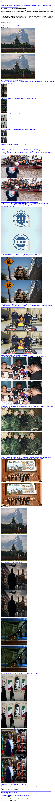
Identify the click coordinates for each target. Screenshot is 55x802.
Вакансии (20, 794)
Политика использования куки (20, 795)
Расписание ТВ (5, 794)
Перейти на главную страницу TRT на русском (13, 25)
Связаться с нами (13, 794)
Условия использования (29, 794)
